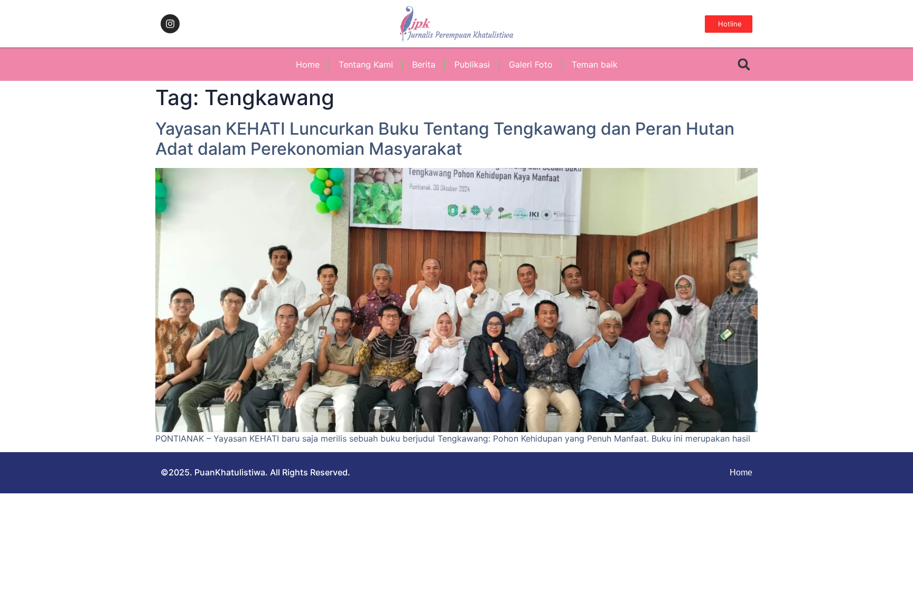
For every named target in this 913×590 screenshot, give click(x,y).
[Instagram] (170, 23)
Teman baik (595, 64)
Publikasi (472, 64)
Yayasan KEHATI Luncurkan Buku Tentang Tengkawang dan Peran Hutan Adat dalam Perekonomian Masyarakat (444, 138)
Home (308, 64)
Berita (423, 64)
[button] (743, 64)
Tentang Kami (366, 64)
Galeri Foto (531, 64)
